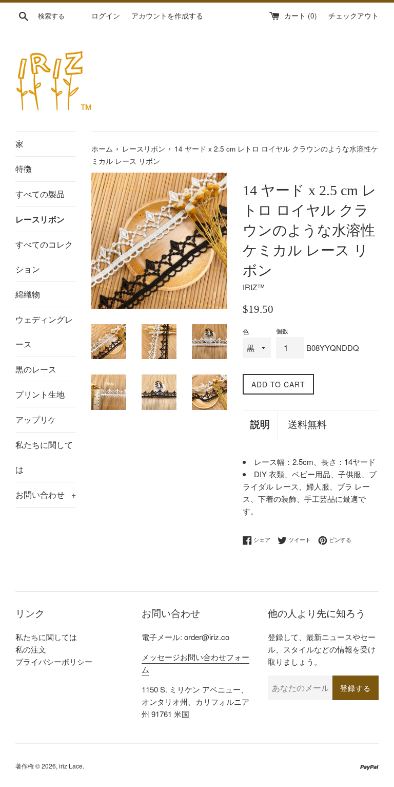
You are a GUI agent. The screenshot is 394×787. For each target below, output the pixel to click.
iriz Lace (71, 765)
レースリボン (40, 219)
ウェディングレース (44, 331)
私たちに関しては (44, 457)
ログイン (105, 16)
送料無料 (307, 424)
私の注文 (30, 649)
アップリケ (35, 419)
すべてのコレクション (44, 256)
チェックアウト (353, 16)
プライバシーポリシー (53, 661)
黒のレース (35, 369)
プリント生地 (40, 394)
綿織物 (27, 294)
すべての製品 (40, 194)
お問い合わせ (45, 494)
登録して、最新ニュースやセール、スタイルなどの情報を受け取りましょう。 (322, 649)
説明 (260, 424)
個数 (282, 330)
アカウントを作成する (167, 16)
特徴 (23, 169)
